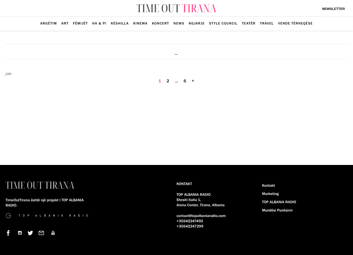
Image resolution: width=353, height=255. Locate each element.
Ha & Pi (99, 23)
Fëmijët (80, 23)
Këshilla (120, 23)
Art (64, 23)
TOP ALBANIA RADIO (279, 202)
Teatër (248, 23)
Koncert (160, 23)
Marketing (270, 194)
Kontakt (268, 185)
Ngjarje (197, 23)
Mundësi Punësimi (277, 210)
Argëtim (48, 23)
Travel (267, 23)
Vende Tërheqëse (295, 23)
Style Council (223, 23)
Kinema (140, 23)
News (178, 23)
